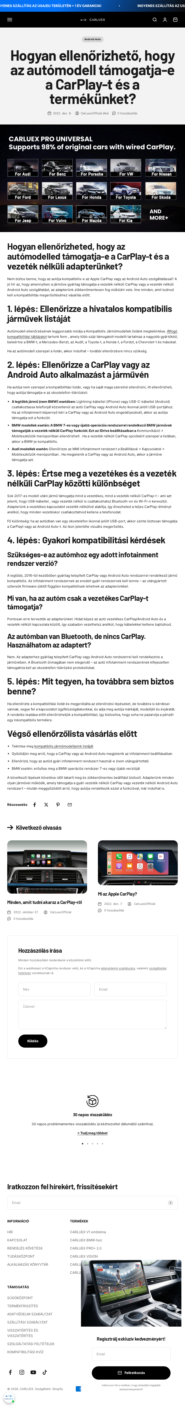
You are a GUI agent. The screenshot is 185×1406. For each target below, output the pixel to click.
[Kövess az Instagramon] (22, 1372)
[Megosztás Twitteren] (46, 804)
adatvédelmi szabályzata (118, 968)
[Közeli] (172, 1269)
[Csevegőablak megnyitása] (9, 1397)
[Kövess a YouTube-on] (33, 1372)
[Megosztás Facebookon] (34, 804)
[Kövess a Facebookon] (10, 1372)
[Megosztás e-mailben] (69, 804)
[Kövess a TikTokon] (45, 1372)
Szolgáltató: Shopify (49, 1389)
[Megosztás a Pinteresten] (57, 804)
